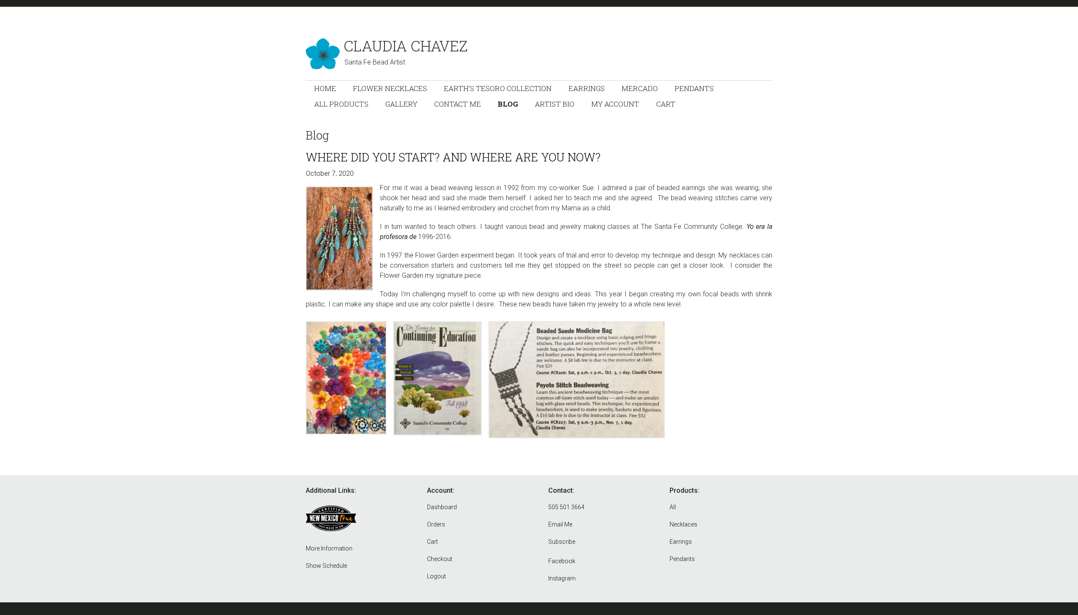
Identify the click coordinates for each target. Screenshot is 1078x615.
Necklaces (683, 524)
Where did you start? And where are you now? (453, 157)
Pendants (682, 559)
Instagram (562, 578)
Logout (436, 576)
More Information (329, 548)
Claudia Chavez (406, 45)
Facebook (561, 561)
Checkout (439, 559)
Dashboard (442, 507)
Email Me (560, 524)
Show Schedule (326, 565)
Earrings (681, 541)
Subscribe (561, 541)
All (673, 507)
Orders (436, 524)
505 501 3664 (566, 507)
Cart (432, 541)
